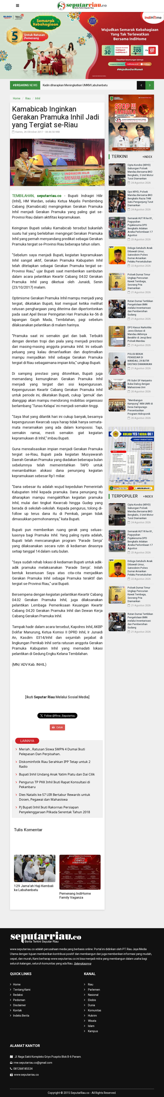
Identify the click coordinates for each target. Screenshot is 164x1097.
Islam (91, 1026)
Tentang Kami (21, 990)
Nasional (93, 995)
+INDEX (147, 157)
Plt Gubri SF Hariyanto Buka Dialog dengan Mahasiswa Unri (140, 384)
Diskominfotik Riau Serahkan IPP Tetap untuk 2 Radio (54, 764)
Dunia (91, 1005)
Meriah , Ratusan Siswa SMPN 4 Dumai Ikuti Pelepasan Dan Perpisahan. (52, 751)
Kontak (17, 1010)
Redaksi (18, 995)
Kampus (93, 1031)
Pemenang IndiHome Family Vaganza (75, 895)
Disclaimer (19, 1005)
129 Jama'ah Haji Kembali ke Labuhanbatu (33, 887)
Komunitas (94, 1010)
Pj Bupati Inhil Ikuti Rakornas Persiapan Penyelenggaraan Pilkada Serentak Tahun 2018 (54, 809)
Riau (28, 98)
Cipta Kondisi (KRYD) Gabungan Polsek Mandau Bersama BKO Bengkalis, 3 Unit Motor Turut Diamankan (140, 171)
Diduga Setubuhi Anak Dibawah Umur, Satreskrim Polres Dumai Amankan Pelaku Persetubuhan (140, 254)
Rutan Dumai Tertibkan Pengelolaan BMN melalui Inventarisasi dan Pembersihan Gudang (140, 308)
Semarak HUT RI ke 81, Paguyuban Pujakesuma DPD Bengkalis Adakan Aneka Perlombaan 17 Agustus (140, 227)
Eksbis (92, 1000)
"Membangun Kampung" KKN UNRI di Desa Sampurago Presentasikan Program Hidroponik (140, 407)
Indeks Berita (21, 1016)
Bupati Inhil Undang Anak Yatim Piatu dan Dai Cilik (57, 774)
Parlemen (94, 990)
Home (16, 98)
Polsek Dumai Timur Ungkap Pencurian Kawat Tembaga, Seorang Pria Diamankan (139, 281)
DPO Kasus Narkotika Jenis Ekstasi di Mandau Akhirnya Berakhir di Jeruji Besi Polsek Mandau (139, 334)
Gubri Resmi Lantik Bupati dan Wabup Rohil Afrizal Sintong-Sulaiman (85, 85)
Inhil (37, 98)
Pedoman (19, 1000)
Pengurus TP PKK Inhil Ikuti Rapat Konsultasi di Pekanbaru (54, 784)
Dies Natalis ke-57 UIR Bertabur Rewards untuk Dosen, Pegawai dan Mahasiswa (54, 797)
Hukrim (92, 1016)
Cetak (59, 727)
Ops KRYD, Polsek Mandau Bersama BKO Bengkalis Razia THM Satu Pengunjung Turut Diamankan (140, 198)
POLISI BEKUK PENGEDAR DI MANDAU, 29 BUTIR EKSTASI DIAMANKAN (140, 359)
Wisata (92, 1021)
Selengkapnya (82, 963)
